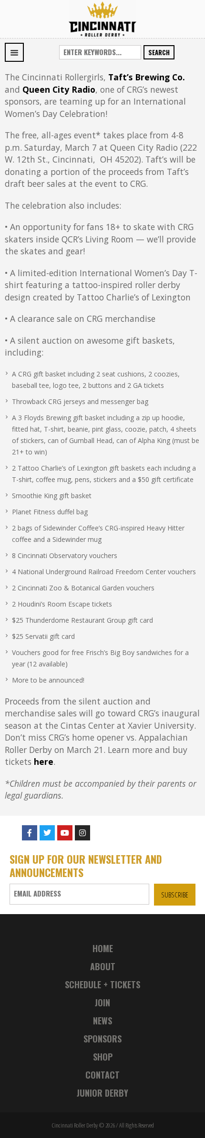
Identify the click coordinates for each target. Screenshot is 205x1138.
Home (102, 948)
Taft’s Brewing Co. (146, 77)
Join (102, 1002)
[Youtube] (64, 832)
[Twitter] (47, 832)
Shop (103, 1056)
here (43, 761)
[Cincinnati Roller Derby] (102, 18)
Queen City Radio (58, 89)
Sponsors (102, 1038)
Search (159, 52)
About (102, 966)
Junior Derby (102, 1093)
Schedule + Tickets (102, 984)
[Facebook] (29, 832)
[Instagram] (82, 832)
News (102, 1020)
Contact (102, 1074)
